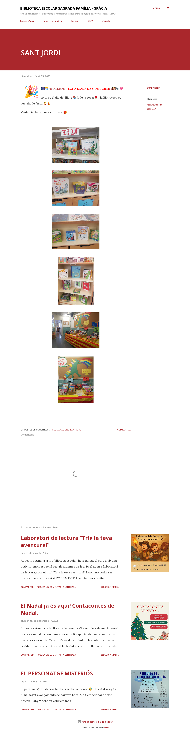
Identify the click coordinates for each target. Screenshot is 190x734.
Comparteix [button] (153, 87)
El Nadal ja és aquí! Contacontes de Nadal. (67, 609)
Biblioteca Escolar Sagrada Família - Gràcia (63, 8)
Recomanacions (154, 104)
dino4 (106, 727)
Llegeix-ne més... (110, 587)
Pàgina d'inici (27, 21)
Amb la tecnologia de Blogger (97, 721)
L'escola (106, 21)
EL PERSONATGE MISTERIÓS (57, 673)
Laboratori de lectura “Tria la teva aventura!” (66, 541)
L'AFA (90, 21)
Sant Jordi (151, 108)
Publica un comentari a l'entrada (56, 587)
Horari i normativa (52, 21)
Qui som (75, 21)
